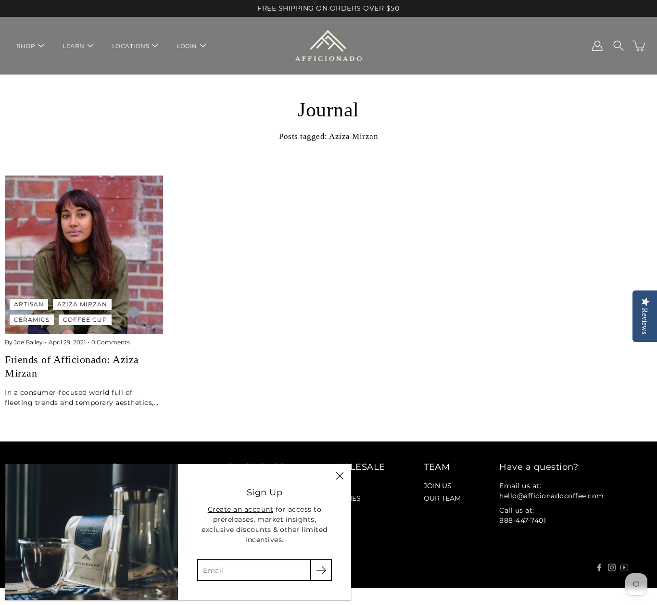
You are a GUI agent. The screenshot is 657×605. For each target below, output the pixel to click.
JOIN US (438, 485)
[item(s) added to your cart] (639, 45)
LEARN (74, 46)
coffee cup (85, 319)
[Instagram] (612, 567)
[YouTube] (624, 567)
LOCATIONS (131, 46)
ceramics (32, 319)
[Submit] (321, 570)
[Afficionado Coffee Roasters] (328, 46)
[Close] (339, 475)
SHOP (26, 46)
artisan (29, 304)
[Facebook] (599, 567)
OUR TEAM (442, 498)
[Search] (618, 45)
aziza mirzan (82, 304)
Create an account (241, 509)
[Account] (597, 45)
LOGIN (187, 46)
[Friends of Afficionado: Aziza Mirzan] (84, 255)
